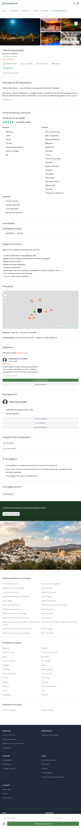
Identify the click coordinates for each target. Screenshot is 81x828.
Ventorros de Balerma (48, 686)
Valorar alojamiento (40, 384)
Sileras (43, 665)
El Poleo (5, 678)
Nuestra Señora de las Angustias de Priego (17, 629)
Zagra (4, 657)
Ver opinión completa (10, 376)
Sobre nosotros (9, 735)
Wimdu (5, 793)
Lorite (5, 691)
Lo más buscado (9, 768)
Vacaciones (7, 764)
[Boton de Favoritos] (76, 23)
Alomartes (45, 682)
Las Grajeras (7, 695)
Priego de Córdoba (9, 674)
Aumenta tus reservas (49, 735)
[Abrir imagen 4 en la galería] (51, 38)
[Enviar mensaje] (4, 824)
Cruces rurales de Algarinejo (51, 584)
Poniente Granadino (9, 710)
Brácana (5, 682)
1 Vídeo (76, 42)
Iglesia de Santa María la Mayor (13, 588)
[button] (34, 312)
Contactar (7, 748)
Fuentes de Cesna (9, 661)
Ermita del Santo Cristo (11, 584)
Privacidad (45, 764)
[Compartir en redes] (74, 3)
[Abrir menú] (77, 3)
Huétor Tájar (45, 678)
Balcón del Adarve (47, 633)
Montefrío (44, 648)
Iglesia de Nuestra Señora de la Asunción (17, 633)
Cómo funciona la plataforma (52, 777)
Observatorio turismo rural (13, 743)
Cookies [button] (44, 768)
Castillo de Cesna (47, 609)
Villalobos (6, 686)
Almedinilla (45, 657)
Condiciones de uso (49, 760)
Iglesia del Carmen (47, 613)
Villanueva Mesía (47, 669)
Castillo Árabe (7, 601)
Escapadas (7, 760)
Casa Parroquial (46, 588)
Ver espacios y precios (43, 824)
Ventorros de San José (49, 652)
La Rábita (44, 695)
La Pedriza (6, 669)
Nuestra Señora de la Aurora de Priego (16, 618)
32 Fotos (66, 42)
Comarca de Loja (47, 710)
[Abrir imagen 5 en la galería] (71, 38)
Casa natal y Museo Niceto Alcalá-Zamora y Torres (59, 622)
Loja (42, 691)
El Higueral (6, 665)
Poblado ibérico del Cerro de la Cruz (54, 605)
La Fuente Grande (9, 652)
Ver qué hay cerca (10, 56)
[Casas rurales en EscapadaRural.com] (9, 3)
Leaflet (58, 328)
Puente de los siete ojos (11, 592)
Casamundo (7, 798)
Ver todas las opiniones (40, 380)
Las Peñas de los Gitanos (11, 609)
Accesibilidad (46, 773)
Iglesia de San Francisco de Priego (14, 613)
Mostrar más (7, 100)
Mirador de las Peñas (48, 601)
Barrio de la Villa (46, 629)
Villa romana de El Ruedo (11, 605)
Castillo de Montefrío (48, 592)
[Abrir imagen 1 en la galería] (20, 31)
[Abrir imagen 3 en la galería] (71, 25)
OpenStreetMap (73, 328)
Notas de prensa (9, 739)
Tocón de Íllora (46, 674)
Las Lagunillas (46, 661)
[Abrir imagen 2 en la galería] (51, 25)
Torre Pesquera (46, 596)
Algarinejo (6, 648)
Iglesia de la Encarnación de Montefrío (16, 596)
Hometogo (7, 789)
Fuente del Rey (46, 618)
